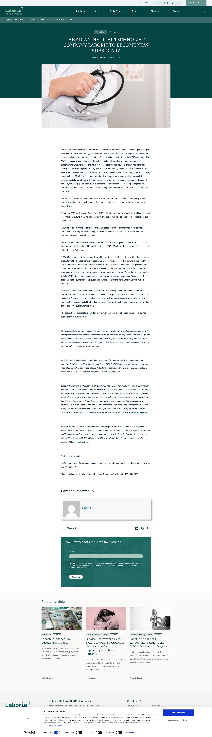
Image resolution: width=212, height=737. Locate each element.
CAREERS (144, 2)
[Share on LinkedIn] (136, 528)
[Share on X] (147, 528)
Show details (131, 733)
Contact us (196, 3)
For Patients (155, 706)
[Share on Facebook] (142, 528)
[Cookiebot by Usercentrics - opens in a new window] (29, 732)
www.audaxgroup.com (138, 412)
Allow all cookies (178, 713)
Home (8, 20)
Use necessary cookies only (178, 720)
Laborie (86, 507)
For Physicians (133, 706)
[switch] (79, 732)
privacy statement (54, 725)
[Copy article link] (64, 528)
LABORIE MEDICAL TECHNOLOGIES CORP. (71, 701)
